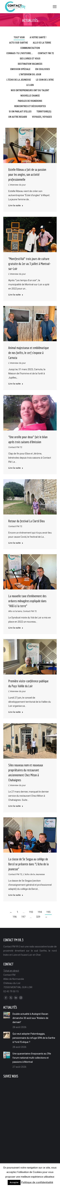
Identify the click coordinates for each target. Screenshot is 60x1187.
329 (38, 916)
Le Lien (30, 85)
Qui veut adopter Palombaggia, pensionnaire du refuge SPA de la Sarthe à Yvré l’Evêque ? (33, 1037)
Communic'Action (30, 48)
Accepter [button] (14, 1182)
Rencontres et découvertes (30, 106)
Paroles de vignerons (30, 101)
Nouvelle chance (30, 95)
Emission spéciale (20, 69)
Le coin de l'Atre (45, 79)
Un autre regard (17, 117)
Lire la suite (14, 205)
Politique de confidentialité (37, 1182)
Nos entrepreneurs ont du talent (30, 90)
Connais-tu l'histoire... (19, 53)
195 (48, 911)
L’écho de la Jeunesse (18, 79)
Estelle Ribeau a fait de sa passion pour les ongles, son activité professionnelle (27, 174)
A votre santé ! (38, 37)
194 (40, 911)
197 (23, 916)
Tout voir (19, 37)
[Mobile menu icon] (55, 7)
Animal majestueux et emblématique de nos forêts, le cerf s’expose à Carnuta (28, 353)
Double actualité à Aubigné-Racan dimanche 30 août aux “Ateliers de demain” (30, 1018)
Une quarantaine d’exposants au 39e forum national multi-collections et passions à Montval (31, 1057)
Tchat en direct (11, 970)
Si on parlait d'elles (20, 111)
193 (31, 911)
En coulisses (42, 69)
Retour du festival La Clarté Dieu (26, 521)
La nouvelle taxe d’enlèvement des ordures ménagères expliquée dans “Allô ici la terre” (27, 601)
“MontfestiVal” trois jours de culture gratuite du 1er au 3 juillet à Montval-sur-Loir (29, 264)
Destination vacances (30, 64)
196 (15, 916)
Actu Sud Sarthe (18, 42)
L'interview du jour (30, 74)
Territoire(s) (43, 111)
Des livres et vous (30, 58)
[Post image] (6, 1015)
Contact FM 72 (46, 53)
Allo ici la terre (42, 42)
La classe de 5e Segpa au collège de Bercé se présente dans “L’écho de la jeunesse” (28, 864)
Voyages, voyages (42, 117)
